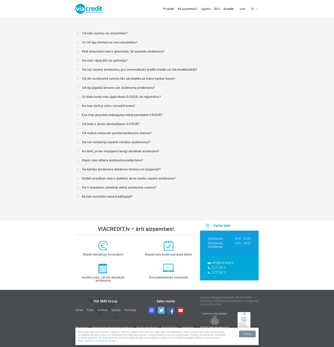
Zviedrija (102, 309)
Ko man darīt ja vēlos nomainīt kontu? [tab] (108, 106)
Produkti (168, 8)
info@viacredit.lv (223, 263)
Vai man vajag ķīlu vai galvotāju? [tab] (105, 60)
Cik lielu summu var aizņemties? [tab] (105, 33)
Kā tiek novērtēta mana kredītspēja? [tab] (107, 196)
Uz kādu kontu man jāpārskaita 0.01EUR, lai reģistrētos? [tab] (121, 97)
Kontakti (229, 8)
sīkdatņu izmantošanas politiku (100, 340)
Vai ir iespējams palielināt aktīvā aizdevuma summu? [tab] (119, 187)
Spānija (115, 309)
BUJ (217, 8)
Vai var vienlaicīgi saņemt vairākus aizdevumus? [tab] (116, 142)
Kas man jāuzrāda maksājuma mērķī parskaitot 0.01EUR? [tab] (122, 115)
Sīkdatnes (188, 327)
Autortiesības (170, 327)
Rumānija (130, 309)
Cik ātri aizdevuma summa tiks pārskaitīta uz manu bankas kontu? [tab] (128, 78)
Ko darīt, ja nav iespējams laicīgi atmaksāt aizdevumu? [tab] (120, 151)
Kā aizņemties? (187, 8)
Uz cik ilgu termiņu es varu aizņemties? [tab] (109, 42)
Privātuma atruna (147, 327)
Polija (90, 309)
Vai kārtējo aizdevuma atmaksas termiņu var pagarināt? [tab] (121, 169)
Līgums (206, 8)
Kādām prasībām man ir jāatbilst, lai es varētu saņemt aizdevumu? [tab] (129, 178)
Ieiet (242, 8)
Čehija (79, 309)
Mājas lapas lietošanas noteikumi (112, 327)
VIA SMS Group (106, 301)
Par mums (81, 327)
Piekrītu (247, 333)
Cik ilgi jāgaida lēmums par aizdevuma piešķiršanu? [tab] (118, 88)
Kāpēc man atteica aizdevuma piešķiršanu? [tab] (112, 160)
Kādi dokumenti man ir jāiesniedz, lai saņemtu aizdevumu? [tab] (123, 51)
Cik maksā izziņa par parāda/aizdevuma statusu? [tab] (117, 133)
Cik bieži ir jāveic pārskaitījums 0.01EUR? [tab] (111, 124)
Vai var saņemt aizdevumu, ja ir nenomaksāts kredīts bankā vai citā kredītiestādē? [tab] (139, 69)
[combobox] (254, 9)
